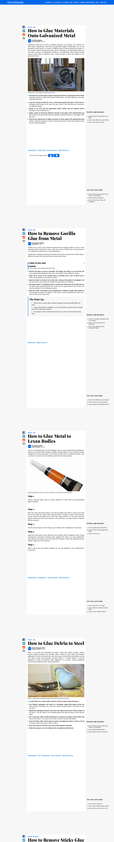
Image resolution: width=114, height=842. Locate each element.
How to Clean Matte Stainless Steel (99, 806)
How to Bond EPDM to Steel (97, 729)
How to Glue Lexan (94, 533)
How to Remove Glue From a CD (98, 808)
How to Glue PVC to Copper (97, 605)
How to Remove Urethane (96, 198)
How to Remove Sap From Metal (98, 402)
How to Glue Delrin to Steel (96, 122)
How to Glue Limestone (95, 803)
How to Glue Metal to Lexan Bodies (99, 120)
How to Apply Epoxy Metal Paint (98, 527)
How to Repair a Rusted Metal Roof (99, 404)
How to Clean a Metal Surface (97, 611)
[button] (24, 28)
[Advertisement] (56, 137)
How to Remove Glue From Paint (98, 732)
